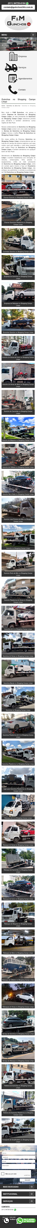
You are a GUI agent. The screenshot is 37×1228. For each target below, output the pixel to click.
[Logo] (18, 21)
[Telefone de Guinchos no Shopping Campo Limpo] (18, 1077)
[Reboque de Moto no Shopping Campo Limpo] (18, 942)
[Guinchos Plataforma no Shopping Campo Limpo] (18, 753)
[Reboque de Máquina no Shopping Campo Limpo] (18, 915)
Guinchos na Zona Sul (13, 105)
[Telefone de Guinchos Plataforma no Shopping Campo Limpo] (18, 1103)
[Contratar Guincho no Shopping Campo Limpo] (18, 240)
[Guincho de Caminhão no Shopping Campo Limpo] (18, 402)
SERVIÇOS (8, 1201)
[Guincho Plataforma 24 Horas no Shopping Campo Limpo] (18, 591)
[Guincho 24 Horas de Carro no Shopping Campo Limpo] (18, 348)
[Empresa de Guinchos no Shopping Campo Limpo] (18, 267)
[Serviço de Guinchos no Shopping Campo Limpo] (18, 1023)
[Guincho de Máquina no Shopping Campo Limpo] (18, 429)
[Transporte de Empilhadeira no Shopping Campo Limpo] (18, 1130)
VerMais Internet (15, 1219)
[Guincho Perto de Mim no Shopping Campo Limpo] (18, 564)
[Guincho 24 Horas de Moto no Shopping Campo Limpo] (18, 375)
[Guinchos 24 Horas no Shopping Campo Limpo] (18, 645)
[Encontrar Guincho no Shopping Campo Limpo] (18, 321)
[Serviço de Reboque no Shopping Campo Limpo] (18, 1050)
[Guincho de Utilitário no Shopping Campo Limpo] (18, 456)
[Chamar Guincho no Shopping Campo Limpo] (18, 186)
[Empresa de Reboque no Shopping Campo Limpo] (18, 294)
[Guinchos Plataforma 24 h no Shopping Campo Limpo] (18, 726)
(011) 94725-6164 (16, 3)
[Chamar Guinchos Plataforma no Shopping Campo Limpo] (18, 213)
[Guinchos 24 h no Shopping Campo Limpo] (18, 618)
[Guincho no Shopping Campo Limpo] (18, 537)
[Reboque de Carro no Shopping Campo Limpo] (18, 888)
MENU (4, 34)
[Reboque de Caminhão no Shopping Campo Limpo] (18, 861)
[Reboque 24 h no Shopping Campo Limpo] (18, 807)
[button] (3, 44)
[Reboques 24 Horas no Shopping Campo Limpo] (18, 996)
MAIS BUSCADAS (10, 1186)
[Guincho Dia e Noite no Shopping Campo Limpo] (18, 483)
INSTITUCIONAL (10, 1194)
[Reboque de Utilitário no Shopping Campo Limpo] (18, 969)
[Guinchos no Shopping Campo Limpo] (18, 699)
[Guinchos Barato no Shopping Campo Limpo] (18, 672)
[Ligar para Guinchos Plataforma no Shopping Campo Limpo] (18, 780)
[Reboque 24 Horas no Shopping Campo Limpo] (18, 834)
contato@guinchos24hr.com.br (18, 7)
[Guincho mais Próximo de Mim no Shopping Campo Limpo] (18, 510)
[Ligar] (6, 1220)
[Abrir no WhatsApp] (27, 3)
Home (3, 105)
